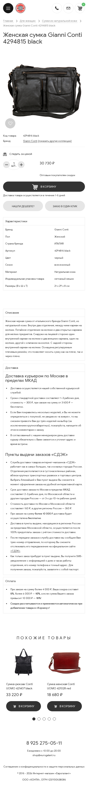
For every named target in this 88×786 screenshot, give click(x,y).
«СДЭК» (15, 550)
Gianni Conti (30, 140)
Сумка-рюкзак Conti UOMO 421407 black (19, 686)
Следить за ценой (20, 154)
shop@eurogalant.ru (44, 755)
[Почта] (68, 8)
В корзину (48, 186)
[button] (33, 718)
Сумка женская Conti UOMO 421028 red (61, 686)
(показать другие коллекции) (55, 140)
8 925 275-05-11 (44, 743)
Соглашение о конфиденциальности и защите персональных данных (44, 766)
